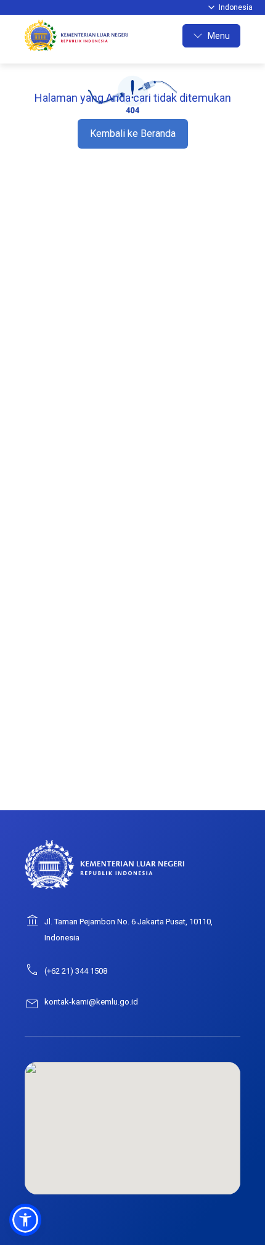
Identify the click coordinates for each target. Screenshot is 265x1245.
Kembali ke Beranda (133, 133)
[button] (25, 1220)
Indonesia (236, 7)
